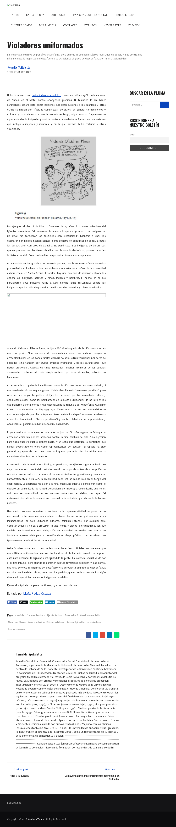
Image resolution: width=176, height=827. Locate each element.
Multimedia (47, 25)
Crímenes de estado (35, 615)
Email (132, 134)
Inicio (15, 15)
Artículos (58, 15)
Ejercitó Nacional (54, 615)
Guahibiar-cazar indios (90, 615)
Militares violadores (55, 622)
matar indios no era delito (46, 95)
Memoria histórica (36, 622)
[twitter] (95, 635)
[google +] (102, 635)
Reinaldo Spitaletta (19, 67)
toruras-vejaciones (16, 629)
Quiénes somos (21, 25)
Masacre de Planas (16, 622)
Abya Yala (19, 615)
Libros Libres (125, 15)
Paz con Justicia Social (90, 15)
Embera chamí (71, 615)
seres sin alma (93, 622)
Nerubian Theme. (36, 819)
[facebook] (88, 635)
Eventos (90, 25)
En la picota (35, 15)
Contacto (70, 25)
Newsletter (113, 25)
